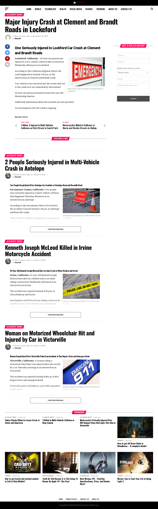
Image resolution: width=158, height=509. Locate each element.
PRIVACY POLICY (71, 499)
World (38, 9)
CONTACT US (126, 9)
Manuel (18, 38)
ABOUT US (113, 9)
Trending (100, 9)
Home (28, 9)
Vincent (18, 177)
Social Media (76, 9)
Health (63, 9)
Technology (50, 9)
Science (89, 9)
